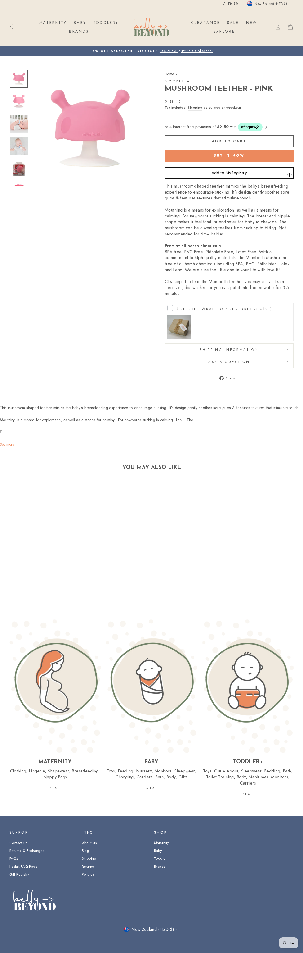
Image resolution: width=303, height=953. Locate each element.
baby (80, 22)
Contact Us (18, 842)
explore (224, 31)
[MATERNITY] (55, 686)
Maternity (161, 842)
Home (169, 74)
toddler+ (106, 22)
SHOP (55, 788)
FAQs (13, 858)
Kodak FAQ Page (23, 866)
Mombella (178, 81)
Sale (233, 22)
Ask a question (229, 361)
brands (79, 31)
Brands (159, 866)
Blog (85, 850)
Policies (88, 874)
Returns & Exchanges (27, 850)
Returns (88, 866)
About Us (89, 842)
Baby (158, 850)
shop (248, 794)
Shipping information (229, 349)
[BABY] (151, 686)
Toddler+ (161, 858)
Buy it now (229, 155)
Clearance (205, 22)
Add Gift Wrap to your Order (224, 309)
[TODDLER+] (248, 686)
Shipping (195, 107)
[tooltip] (289, 174)
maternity (53, 22)
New (251, 22)
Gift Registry (19, 874)
